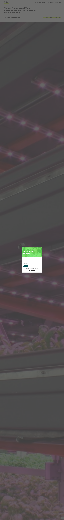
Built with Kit (32, 270)
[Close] (41, 249)
